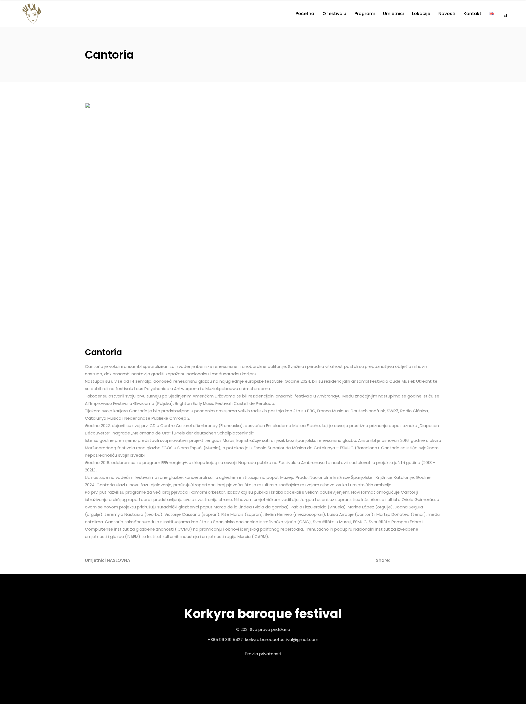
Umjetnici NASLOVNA (107, 560)
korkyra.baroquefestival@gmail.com (281, 639)
